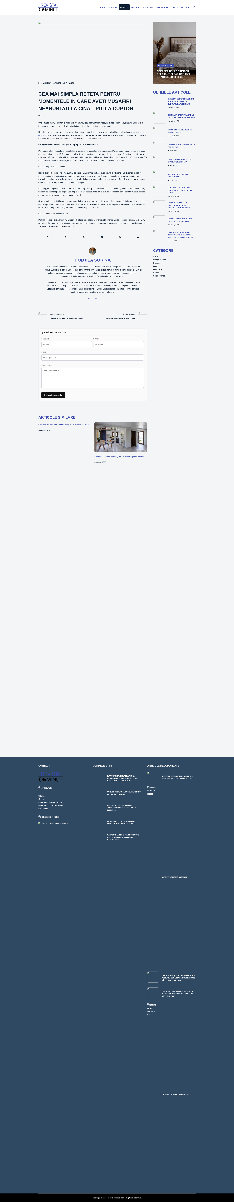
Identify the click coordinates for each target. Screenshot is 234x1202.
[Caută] (195, 7)
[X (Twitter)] (66, 237)
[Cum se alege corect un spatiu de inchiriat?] (159, 162)
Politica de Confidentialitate (50, 802)
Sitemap (42, 796)
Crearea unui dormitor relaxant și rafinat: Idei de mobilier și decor (173, 74)
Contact (41, 799)
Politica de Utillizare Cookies (50, 806)
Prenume (45, 339)
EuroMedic (43, 809)
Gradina (112, 7)
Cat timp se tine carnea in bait (175, 1095)
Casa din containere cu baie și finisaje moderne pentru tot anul (119, 457)
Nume (96, 339)
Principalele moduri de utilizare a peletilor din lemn (180, 190)
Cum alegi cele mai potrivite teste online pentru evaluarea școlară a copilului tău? (178, 994)
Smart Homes (163, 7)
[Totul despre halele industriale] (159, 177)
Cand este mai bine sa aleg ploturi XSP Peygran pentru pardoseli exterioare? (123, 837)
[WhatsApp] (120, 237)
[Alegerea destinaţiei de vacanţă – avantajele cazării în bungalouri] (152, 777)
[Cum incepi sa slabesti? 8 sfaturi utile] (159, 132)
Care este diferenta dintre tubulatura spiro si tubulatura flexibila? (63, 425)
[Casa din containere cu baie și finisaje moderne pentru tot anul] (120, 437)
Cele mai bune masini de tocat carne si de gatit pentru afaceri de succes (180, 234)
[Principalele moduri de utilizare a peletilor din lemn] (159, 191)
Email (44, 352)
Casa (102, 7)
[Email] (138, 237)
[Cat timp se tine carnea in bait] (152, 1094)
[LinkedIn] (102, 237)
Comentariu (47, 365)
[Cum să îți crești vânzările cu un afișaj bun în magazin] (159, 118)
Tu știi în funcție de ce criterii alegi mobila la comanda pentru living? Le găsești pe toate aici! (178, 978)
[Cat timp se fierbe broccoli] (152, 877)
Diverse (135, 7)
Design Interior (181, 7)
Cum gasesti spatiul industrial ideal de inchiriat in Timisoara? (179, 205)
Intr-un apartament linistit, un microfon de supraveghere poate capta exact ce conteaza (122, 778)
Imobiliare (147, 7)
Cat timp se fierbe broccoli (174, 877)
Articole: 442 (93, 298)
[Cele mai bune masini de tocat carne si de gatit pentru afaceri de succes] (159, 236)
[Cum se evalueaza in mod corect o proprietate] (159, 221)
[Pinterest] (84, 237)
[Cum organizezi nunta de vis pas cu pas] (159, 147)
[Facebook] (48, 237)
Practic (124, 7)
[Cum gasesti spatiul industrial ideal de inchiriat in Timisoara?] (159, 206)
